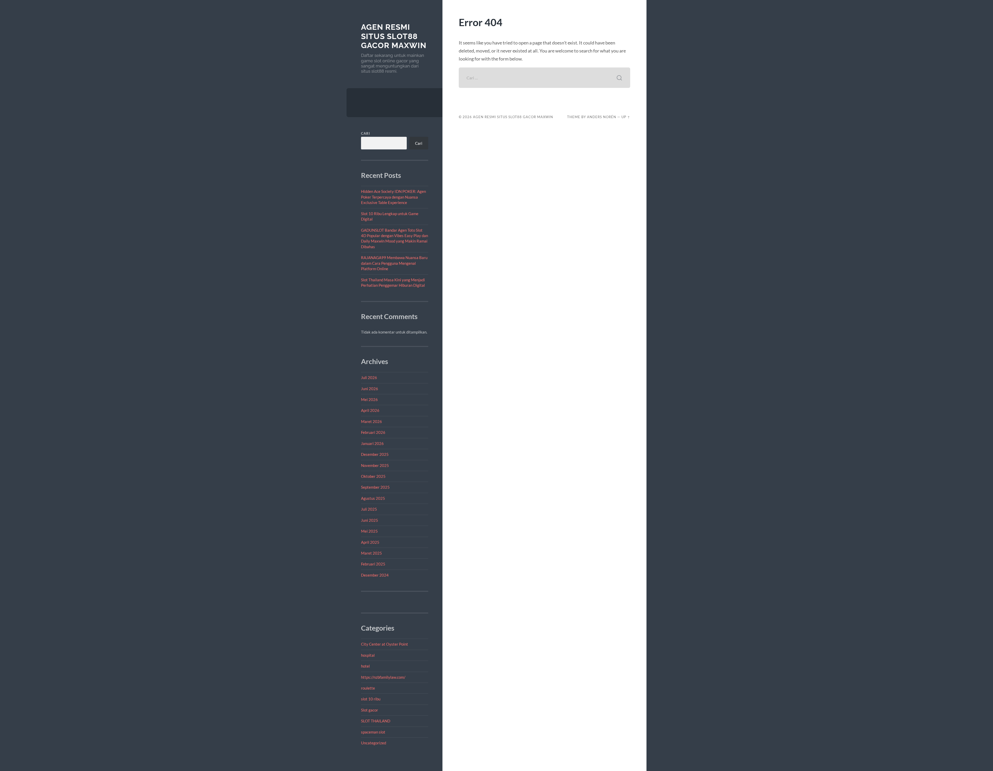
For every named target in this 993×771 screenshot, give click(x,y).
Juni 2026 (369, 388)
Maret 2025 (371, 553)
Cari (365, 133)
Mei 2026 (369, 399)
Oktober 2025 (373, 476)
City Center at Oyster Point (384, 644)
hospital (368, 655)
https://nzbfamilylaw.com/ (383, 677)
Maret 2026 (371, 421)
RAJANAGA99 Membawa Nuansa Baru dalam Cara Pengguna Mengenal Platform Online (394, 263)
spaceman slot (373, 732)
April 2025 (370, 542)
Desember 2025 (375, 454)
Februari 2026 (373, 432)
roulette (368, 688)
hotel (365, 666)
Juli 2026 (369, 377)
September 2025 (375, 487)
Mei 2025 (369, 531)
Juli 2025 (369, 509)
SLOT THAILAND (375, 721)
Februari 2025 (373, 564)
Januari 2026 (372, 443)
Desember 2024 (375, 575)
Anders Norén (601, 117)
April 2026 (370, 410)
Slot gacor (369, 710)
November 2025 (375, 465)
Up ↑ (625, 117)
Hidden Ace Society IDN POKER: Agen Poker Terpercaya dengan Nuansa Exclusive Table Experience (393, 197)
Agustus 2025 (373, 498)
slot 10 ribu (370, 699)
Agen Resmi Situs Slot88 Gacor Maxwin (393, 36)
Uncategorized (373, 742)
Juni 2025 (369, 520)
